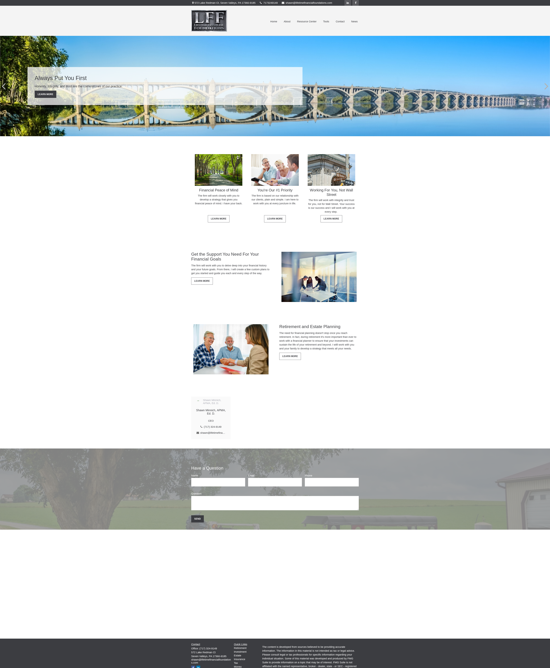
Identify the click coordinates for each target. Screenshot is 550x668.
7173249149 (270, 2)
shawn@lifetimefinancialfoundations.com (309, 2)
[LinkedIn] (347, 3)
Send (197, 519)
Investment (240, 651)
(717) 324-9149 (212, 426)
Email (251, 475)
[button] (273, 21)
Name (194, 475)
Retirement (240, 648)
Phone (308, 475)
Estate (237, 655)
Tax (236, 663)
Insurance (239, 659)
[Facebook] (355, 3)
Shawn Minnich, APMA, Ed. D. (211, 412)
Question (196, 493)
